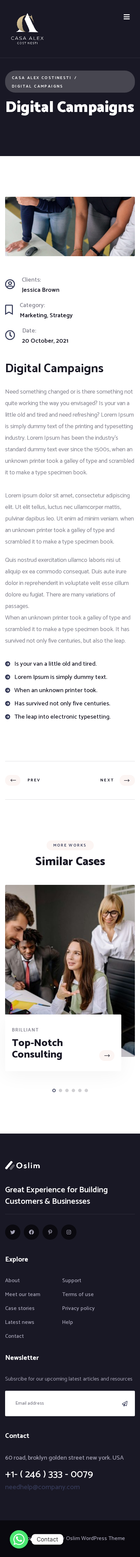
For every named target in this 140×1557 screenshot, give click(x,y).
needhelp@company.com (42, 1487)
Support (71, 1280)
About (12, 1280)
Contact (14, 1336)
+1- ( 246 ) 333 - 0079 (49, 1474)
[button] (54, 1090)
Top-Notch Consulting (37, 1049)
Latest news (19, 1322)
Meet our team (22, 1294)
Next (108, 780)
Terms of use (78, 1294)
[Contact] (19, 1539)
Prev (32, 780)
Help (67, 1322)
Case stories (20, 1308)
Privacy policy (78, 1308)
